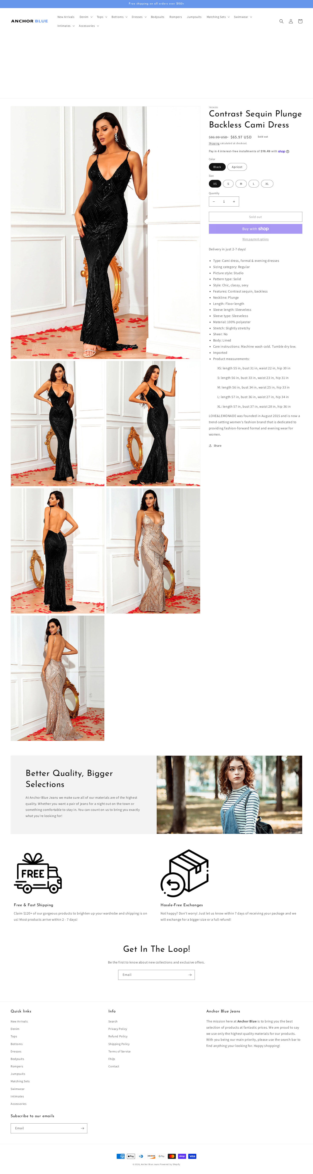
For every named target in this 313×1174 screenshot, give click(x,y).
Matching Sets (20, 1081)
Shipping (214, 143)
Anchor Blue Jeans (150, 1164)
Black (217, 167)
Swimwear (18, 1089)
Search (113, 1021)
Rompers (17, 1066)
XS (215, 184)
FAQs (111, 1059)
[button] (85, 16)
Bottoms (17, 1044)
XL (267, 184)
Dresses (16, 1051)
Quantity (214, 193)
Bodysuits (17, 1059)
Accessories (19, 1104)
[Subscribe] (190, 975)
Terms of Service (119, 1051)
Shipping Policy (118, 1044)
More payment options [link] (256, 239)
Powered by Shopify (170, 1164)
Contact (113, 1066)
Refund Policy (117, 1036)
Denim (15, 1029)
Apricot (237, 167)
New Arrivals (19, 1021)
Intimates (17, 1096)
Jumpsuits (18, 1074)
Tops (14, 1036)
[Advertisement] (156, 66)
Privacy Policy (117, 1029)
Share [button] (218, 445)
